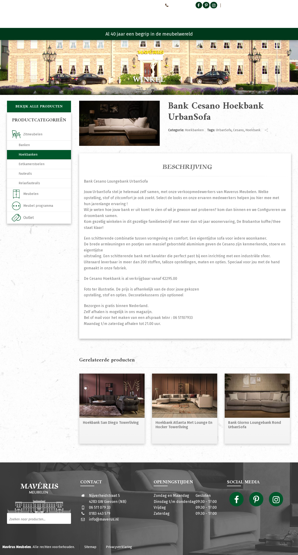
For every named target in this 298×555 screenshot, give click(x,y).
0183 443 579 (99, 513)
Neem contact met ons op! (141, 5)
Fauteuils (25, 174)
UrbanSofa (223, 130)
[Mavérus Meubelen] (46, 15)
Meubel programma (38, 206)
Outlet (28, 217)
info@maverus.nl (104, 519)
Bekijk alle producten (39, 106)
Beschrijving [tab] (187, 167)
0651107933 (178, 5)
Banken (24, 145)
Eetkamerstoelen (31, 164)
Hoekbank (253, 130)
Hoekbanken (194, 130)
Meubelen (30, 194)
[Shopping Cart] (288, 16)
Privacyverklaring (119, 547)
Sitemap (90, 547)
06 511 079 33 (100, 507)
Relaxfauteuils (29, 183)
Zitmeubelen (32, 134)
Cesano (238, 130)
